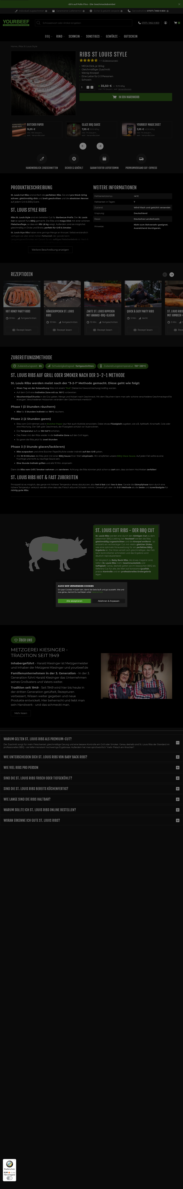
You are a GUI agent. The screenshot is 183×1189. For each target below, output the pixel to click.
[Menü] (14, 1160)
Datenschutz (97, 592)
